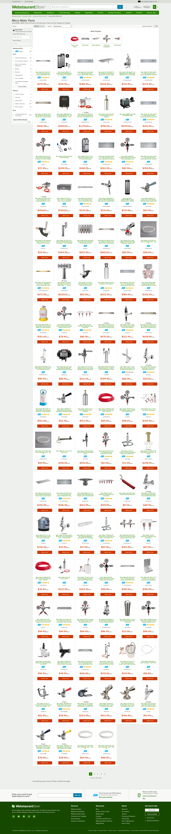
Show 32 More (22, 86)
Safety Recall (100, 823)
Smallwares (50, 12)
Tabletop (77, 12)
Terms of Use (112, 830)
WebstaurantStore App (78, 814)
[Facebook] (23, 816)
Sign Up (77, 795)
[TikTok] (29, 816)
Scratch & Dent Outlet (102, 811)
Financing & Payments (128, 816)
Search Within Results (20, 119)
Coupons (98, 816)
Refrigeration (38, 12)
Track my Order (152, 814)
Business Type (151, 12)
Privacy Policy (102, 830)
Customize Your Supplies (78, 816)
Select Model (17, 40)
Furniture (100, 12)
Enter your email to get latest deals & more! (22, 795)
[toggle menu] (30, 37)
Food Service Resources (103, 818)
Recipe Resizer (75, 818)
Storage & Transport (114, 12)
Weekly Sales (100, 814)
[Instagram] (13, 816)
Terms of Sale (92, 830)
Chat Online (150, 818)
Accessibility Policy (124, 830)
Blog (97, 809)
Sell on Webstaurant (128, 821)
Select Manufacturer (19, 34)
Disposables (89, 12)
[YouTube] (18, 816)
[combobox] (83, 7)
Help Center (17, 1)
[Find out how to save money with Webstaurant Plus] (39, 77)
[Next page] (104, 774)
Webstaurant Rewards (77, 811)
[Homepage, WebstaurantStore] (28, 6)
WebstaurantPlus (76, 809)
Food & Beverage (64, 12)
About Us (125, 809)
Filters (14, 26)
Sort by (49, 26)
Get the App (29, 1)
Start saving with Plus (105, 797)
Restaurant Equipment (22, 12)
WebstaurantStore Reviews (104, 821)
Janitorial (128, 12)
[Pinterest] (34, 816)
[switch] (155, 26)
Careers (124, 814)
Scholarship (125, 818)
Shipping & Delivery (153, 820)
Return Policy (126, 823)
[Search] (29, 122)
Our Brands (125, 811)
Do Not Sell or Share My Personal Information (145, 830)
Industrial (139, 12)
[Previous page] (87, 774)
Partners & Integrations (78, 821)
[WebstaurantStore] (36, 806)
